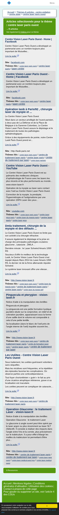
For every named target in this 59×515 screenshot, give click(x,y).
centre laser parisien (38, 160)
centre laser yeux (20, 220)
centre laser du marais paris (27, 217)
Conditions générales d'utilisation (24, 485)
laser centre (18, 68)
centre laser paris (35, 157)
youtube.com (18, 211)
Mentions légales (22, 483)
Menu (52, 3)
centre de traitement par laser (28, 158)
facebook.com (18, 62)
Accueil (7, 483)
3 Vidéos (23, 32)
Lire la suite (11, 56)
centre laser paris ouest (28, 66)
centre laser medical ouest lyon (23, 460)
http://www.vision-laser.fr (22, 280)
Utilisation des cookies (41, 486)
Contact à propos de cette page (20, 489)
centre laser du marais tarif (33, 290)
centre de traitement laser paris (32, 286)
